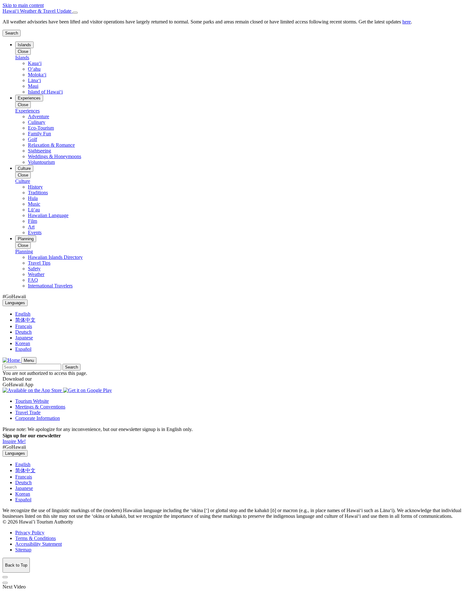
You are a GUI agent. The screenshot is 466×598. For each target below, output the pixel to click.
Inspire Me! (14, 441)
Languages (15, 302)
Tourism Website (32, 401)
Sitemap (23, 549)
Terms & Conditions (35, 538)
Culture (24, 168)
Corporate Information (37, 418)
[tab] (233, 11)
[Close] (75, 13)
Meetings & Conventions (40, 406)
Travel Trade (28, 412)
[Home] (12, 360)
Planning (26, 238)
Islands (24, 44)
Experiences (29, 98)
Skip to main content (23, 5)
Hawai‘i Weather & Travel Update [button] (38, 11)
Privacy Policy (29, 532)
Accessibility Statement (38, 544)
